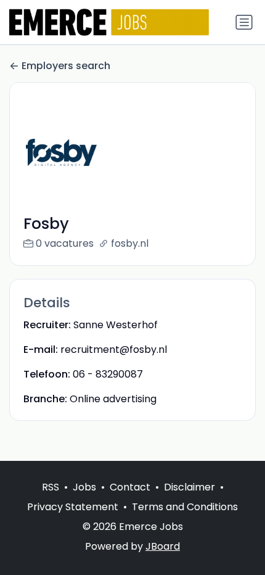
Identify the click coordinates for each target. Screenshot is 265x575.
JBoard (162, 546)
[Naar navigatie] (244, 22)
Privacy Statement (72, 507)
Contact (130, 487)
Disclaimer (189, 487)
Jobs (84, 487)
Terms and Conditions (185, 507)
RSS (50, 487)
